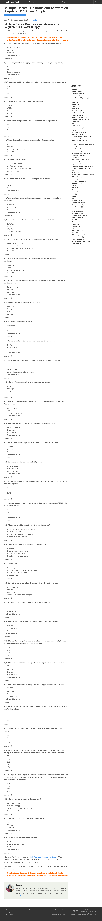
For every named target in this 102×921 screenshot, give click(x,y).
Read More (19, 896)
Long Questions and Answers (80, 168)
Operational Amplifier (78, 181)
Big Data (74, 102)
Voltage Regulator (77, 235)
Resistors (74, 196)
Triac (73, 228)
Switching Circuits (77, 217)
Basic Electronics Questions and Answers (43, 857)
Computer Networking (78, 117)
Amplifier (74, 89)
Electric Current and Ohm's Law (80, 136)
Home (25, 2)
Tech (73, 220)
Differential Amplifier (78, 132)
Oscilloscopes (76, 183)
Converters (75, 121)
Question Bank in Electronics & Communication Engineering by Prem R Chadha (35, 37)
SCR (73, 198)
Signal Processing (77, 211)
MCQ (32, 2)
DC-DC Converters (77, 128)
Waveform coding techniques (80, 241)
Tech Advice (75, 222)
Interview (74, 157)
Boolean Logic (76, 106)
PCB (73, 185)
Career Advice (76, 111)
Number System (76, 179)
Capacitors (75, 108)
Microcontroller (76, 172)
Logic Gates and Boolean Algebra (81, 166)
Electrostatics (76, 147)
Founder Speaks (76, 151)
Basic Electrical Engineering (80, 98)
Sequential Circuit (77, 205)
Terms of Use (9, 914)
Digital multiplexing (77, 134)
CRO (73, 123)
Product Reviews (76, 189)
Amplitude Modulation (78, 91)
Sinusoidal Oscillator (78, 213)
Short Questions (76, 207)
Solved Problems (42, 2)
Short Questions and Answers (80, 209)
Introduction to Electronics (79, 159)
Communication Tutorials (59, 912)
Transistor (75, 226)
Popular (74, 187)
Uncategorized (76, 230)
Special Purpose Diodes (78, 215)
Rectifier (74, 192)
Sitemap (8, 910)
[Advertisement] (82, 30)
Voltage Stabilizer (77, 237)
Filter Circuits (75, 149)
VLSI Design (75, 232)
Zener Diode (75, 243)
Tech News (75, 224)
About (77, 2)
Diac (73, 130)
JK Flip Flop (75, 162)
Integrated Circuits (77, 155)
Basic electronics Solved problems (81, 100)
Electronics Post (11, 2)
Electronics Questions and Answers (82, 144)
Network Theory (76, 177)
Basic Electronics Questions (59, 914)
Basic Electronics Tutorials (59, 910)
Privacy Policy (10, 912)
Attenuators (75, 96)
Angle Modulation (77, 93)
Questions (67, 2)
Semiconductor (76, 200)
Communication (76, 115)
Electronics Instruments (78, 142)
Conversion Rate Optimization (80, 119)
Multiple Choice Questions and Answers (15, 15)
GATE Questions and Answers (80, 153)
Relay (73, 194)
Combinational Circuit (78, 113)
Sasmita (30, 15)
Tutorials (55, 2)
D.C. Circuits (75, 126)
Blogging (74, 104)
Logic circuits (76, 164)
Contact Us (87, 2)
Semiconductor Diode (78, 202)
